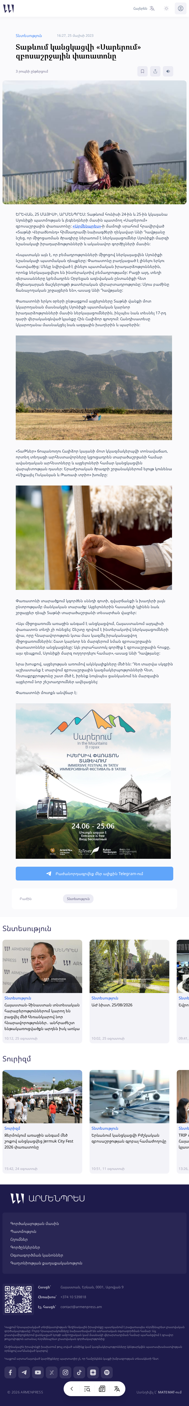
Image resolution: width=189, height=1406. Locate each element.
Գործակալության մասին (34, 1223)
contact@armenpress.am (81, 1306)
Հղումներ (19, 1239)
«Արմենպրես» (87, 226)
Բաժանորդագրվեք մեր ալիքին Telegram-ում (99, 873)
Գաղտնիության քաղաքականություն (46, 1263)
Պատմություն (23, 1231)
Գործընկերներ (25, 1247)
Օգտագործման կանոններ (36, 1255)
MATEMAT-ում (170, 1392)
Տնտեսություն (78, 898)
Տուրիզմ (16, 1058)
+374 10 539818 (73, 1296)
